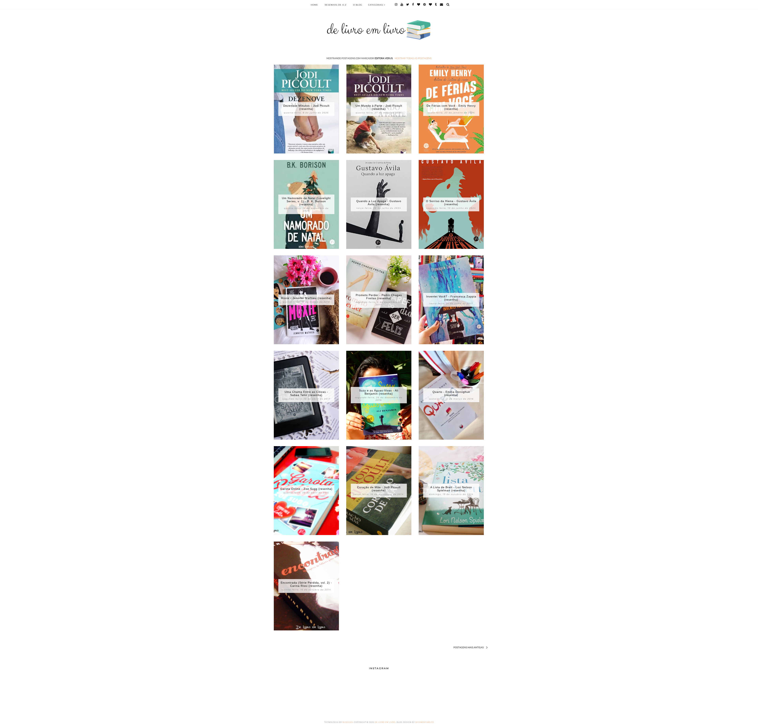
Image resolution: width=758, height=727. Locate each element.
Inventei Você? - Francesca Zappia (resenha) (451, 298)
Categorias (376, 5)
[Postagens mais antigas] (451, 647)
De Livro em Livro (385, 722)
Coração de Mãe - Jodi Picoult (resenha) (379, 489)
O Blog (357, 5)
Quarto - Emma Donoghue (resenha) (451, 393)
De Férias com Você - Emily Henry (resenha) (451, 107)
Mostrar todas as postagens (413, 58)
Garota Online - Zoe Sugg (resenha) (306, 488)
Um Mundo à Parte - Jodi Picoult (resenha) (379, 107)
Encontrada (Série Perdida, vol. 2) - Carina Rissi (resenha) (306, 584)
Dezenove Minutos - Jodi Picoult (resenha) (306, 107)
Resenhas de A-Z (335, 5)
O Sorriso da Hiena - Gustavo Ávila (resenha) (451, 202)
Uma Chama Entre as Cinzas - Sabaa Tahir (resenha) (306, 393)
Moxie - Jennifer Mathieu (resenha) (306, 298)
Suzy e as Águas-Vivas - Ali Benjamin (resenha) (378, 392)
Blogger (347, 722)
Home (314, 5)
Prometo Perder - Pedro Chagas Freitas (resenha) (379, 296)
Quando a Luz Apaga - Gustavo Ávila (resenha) (378, 202)
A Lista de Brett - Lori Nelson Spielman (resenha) (451, 489)
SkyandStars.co (424, 722)
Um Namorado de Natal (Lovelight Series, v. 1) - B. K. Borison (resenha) (306, 201)
